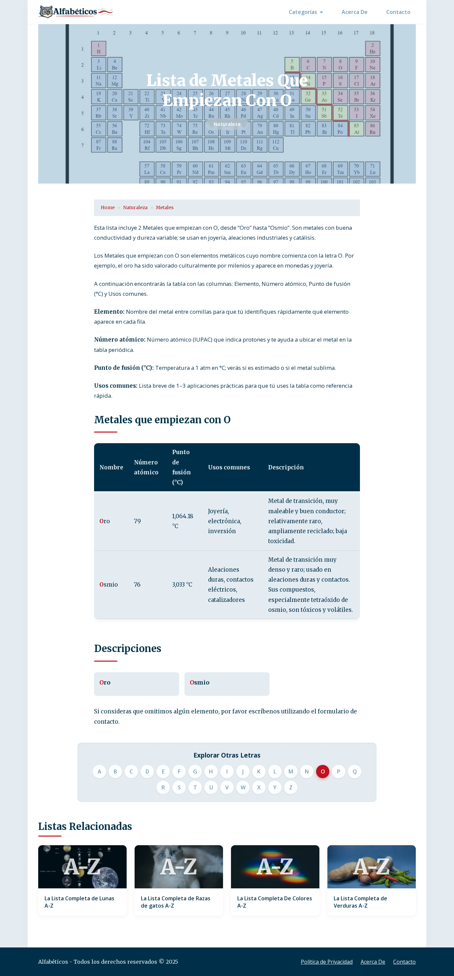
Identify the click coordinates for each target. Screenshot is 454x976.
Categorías (303, 12)
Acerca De (355, 12)
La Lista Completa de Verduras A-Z (360, 902)
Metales (164, 207)
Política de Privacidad (327, 961)
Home (108, 207)
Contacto (398, 12)
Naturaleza (227, 124)
